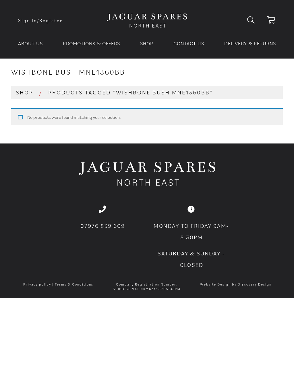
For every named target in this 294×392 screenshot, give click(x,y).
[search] (255, 20)
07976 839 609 (102, 226)
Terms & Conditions (74, 284)
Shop (146, 43)
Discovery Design (255, 284)
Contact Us (188, 43)
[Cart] (271, 21)
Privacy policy (37, 284)
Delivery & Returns (250, 43)
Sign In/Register (40, 20)
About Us (30, 43)
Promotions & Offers (91, 43)
